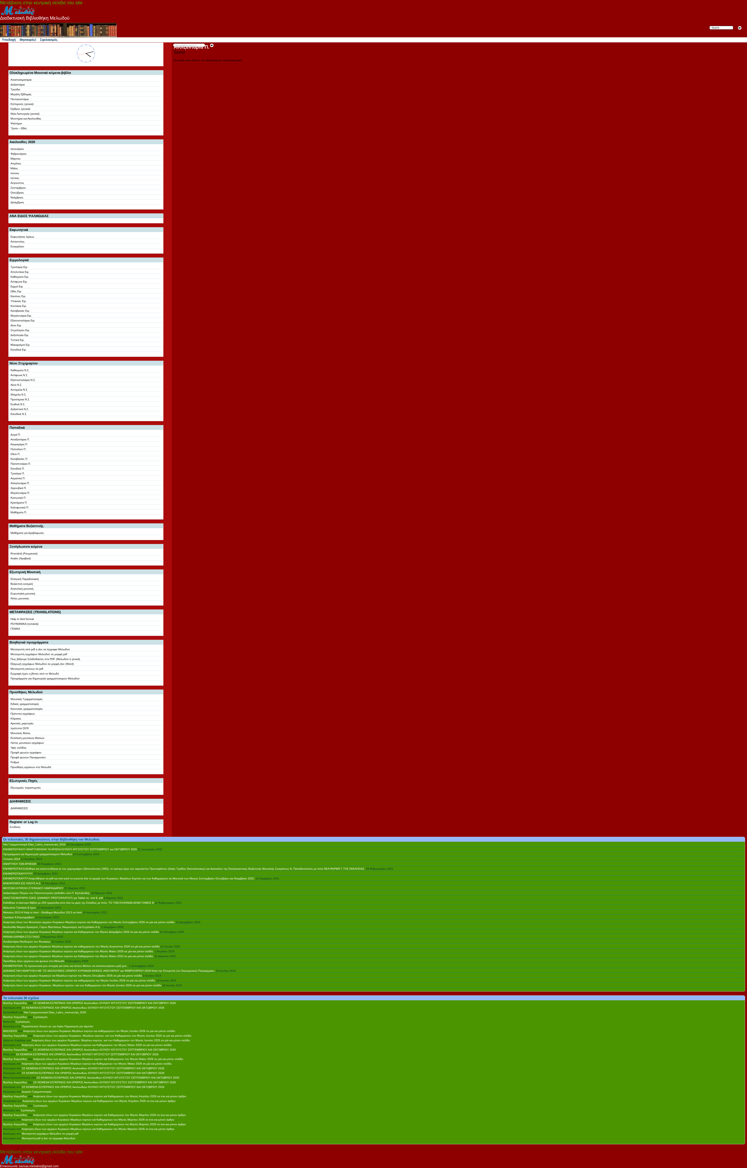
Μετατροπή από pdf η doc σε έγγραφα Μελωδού (40, 649)
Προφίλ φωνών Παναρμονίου (28, 757)
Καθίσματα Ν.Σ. (20, 370)
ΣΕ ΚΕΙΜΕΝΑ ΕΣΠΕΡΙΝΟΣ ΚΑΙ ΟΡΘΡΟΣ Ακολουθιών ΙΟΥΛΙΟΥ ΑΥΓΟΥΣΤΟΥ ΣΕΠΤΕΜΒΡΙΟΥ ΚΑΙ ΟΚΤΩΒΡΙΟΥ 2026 (104, 1003)
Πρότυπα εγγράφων (23, 713)
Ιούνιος (15, 173)
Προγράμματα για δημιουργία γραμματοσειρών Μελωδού (45, 678)
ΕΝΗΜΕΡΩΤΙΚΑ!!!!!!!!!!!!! (18, 873)
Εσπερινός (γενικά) (22, 104)
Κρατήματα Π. (19, 502)
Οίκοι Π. (15, 454)
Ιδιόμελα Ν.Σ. (19, 394)
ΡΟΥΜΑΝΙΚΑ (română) (25, 623)
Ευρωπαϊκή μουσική (23, 593)
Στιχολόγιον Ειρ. (20, 330)
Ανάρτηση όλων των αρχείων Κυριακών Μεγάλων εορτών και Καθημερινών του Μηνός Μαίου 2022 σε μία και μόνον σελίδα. (78, 956)
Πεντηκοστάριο (20, 99)
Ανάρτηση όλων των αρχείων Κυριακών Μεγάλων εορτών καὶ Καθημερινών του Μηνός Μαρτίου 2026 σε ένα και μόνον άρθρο (109, 1114)
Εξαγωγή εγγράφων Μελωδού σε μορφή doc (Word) (42, 663)
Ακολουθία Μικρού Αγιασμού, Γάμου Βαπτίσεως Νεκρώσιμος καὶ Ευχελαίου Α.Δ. (51, 927)
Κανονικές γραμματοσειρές (27, 708)
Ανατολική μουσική (22, 588)
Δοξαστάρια (18, 84)
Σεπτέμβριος (18, 187)
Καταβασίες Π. (19, 458)
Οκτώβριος (17, 192)
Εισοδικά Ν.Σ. (19, 414)
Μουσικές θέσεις (21, 733)
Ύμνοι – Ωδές (19, 128)
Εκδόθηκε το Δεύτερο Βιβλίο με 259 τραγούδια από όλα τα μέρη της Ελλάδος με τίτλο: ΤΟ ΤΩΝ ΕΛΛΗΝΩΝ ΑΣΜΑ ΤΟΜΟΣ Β (78, 902)
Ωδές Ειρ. (16, 291)
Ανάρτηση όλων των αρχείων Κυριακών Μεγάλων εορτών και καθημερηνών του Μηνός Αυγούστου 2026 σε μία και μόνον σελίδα (81, 946)
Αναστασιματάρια (21, 79)
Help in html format (22, 619)
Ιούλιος (15, 178)
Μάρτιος (16, 158)
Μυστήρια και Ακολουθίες (26, 118)
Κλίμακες (16, 718)
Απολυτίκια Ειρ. (20, 271)
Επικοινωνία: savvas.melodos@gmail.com (29, 1166)
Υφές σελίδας (18, 747)
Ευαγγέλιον (17, 246)
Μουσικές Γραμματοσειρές (27, 699)
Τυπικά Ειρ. (18, 339)
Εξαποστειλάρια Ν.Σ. (23, 379)
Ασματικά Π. (18, 478)
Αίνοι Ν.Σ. (16, 384)
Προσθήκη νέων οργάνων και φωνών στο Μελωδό (33, 961)
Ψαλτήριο (16, 123)
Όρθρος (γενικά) (20, 108)
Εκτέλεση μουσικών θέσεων (27, 737)
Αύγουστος (17, 182)
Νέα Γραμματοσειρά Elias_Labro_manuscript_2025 (34, 844)
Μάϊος (14, 168)
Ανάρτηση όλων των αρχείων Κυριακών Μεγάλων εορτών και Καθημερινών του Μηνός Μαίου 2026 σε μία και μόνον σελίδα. (78, 951)
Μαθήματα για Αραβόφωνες (27, 532)
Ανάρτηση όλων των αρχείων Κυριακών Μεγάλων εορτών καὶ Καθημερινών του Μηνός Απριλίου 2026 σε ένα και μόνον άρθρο (109, 1096)
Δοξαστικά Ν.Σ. (20, 409)
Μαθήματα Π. (19, 512)
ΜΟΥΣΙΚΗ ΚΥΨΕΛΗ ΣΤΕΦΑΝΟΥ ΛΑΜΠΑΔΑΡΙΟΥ (33, 888)
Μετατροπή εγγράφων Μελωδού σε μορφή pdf (39, 654)
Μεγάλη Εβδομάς (21, 94)
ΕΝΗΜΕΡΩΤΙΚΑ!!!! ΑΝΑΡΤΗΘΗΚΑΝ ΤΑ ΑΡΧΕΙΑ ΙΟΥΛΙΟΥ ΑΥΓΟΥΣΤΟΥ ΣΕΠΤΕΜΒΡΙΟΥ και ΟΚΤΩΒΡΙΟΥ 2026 (70, 849)
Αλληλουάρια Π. (20, 483)
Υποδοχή (9, 39)
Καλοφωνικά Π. (20, 507)
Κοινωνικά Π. (18, 497)
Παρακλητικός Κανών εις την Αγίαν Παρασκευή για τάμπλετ (57, 1026)
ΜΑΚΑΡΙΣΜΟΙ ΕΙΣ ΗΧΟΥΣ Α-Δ (21, 883)
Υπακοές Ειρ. (19, 301)
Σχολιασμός (49, 39)
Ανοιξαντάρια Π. (20, 439)
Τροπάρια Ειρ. (19, 267)
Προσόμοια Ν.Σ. (20, 399)
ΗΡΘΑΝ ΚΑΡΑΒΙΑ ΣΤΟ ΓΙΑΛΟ (21, 936)
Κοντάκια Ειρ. (19, 305)
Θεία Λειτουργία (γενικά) (25, 113)
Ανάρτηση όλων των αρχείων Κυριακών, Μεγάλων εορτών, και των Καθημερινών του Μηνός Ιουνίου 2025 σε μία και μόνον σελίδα (82, 985)
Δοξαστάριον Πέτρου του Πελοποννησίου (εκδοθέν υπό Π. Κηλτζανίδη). (46, 893)
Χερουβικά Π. (19, 488)
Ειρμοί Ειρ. (17, 286)
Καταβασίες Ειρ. (20, 310)
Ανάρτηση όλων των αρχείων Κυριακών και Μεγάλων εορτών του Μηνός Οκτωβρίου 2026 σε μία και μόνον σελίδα (72, 975)
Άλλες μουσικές (20, 598)
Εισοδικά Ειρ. (19, 349)
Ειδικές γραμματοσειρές (25, 703)
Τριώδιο (15, 89)
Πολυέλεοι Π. (18, 449)
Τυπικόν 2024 (11, 859)
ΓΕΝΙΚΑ (15, 628)
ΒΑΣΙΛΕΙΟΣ (10, 1031)
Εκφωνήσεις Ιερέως (22, 236)
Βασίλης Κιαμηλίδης (15, 1003)
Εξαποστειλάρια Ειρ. (23, 320)
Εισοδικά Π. (18, 468)
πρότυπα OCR (20, 728)
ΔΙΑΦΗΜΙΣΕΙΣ (19, 808)
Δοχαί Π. (16, 434)
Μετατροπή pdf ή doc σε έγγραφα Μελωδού (48, 1138)
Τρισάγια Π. (18, 473)
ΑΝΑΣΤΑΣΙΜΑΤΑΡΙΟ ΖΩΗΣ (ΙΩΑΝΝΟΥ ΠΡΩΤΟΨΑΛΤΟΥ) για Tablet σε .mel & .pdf (53, 897)
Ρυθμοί (15, 762)
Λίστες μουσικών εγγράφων (27, 742)
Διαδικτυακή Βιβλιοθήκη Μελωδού (34, 18)
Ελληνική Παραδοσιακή (25, 579)
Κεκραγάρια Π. (19, 444)
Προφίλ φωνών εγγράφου (26, 752)
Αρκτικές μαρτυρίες (22, 723)
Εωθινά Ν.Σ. (18, 404)
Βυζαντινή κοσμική (22, 583)
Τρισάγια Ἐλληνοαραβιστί (18, 917)
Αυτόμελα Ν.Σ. (19, 389)
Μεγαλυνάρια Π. (20, 492)
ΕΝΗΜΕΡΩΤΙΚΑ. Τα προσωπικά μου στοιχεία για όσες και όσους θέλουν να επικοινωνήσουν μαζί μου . (65, 965)
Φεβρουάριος (19, 153)
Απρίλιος (16, 163)
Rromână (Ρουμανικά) (24, 553)
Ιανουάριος (17, 148)
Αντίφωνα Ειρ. (19, 281)
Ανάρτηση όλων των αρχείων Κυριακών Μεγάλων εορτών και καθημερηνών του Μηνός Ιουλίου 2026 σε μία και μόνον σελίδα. (79, 980)
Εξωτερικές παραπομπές (26, 787)
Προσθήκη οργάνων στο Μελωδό (31, 767)
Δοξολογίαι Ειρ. (20, 335)
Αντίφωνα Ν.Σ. (19, 375)
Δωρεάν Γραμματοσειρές (37, 1091)
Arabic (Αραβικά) (21, 558)
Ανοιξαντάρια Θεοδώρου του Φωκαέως (27, 941)
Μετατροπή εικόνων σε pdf (27, 668)
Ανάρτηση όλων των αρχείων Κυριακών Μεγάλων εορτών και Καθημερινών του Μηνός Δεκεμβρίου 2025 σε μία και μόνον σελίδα (81, 931)
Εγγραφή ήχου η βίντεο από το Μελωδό (35, 673)
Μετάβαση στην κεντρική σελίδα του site (41, 2)
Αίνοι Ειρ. (16, 325)
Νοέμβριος (17, 197)
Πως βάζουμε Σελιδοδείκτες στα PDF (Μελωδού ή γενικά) (45, 659)
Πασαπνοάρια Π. (21, 463)
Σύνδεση (15, 826)
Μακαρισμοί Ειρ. (20, 344)
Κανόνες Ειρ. (18, 296)
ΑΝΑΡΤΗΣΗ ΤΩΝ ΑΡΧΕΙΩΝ (19, 863)
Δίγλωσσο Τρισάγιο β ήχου (19, 907)
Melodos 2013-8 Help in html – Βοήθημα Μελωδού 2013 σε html (42, 912)
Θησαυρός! (28, 39)
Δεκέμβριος (17, 202)
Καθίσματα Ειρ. (20, 276)
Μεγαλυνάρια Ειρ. (21, 315)
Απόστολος (18, 241)
